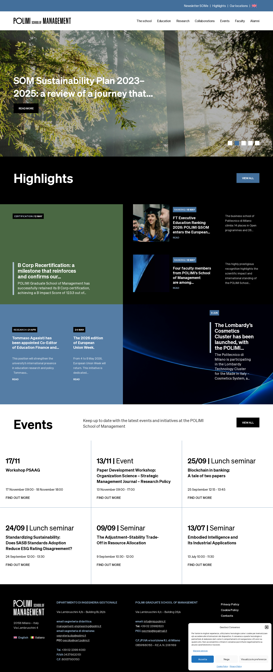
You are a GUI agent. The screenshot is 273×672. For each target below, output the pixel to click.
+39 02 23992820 (149, 626)
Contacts (227, 615)
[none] (254, 5)
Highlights (219, 6)
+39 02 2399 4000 (71, 649)
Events (224, 21)
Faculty (240, 21)
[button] (266, 627)
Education (164, 21)
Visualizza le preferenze (254, 659)
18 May (184, 209)
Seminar (121, 527)
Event (115, 460)
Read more (26, 118)
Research (182, 21)
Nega (226, 659)
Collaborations (205, 21)
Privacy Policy (236, 666)
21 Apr (25, 329)
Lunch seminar (222, 460)
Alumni (254, 21)
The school (144, 21)
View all (248, 178)
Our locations (239, 6)
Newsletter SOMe (196, 6)
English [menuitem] (23, 637)
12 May (28, 216)
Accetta (202, 659)
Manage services (200, 651)
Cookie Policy (222, 666)
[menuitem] (254, 5)
